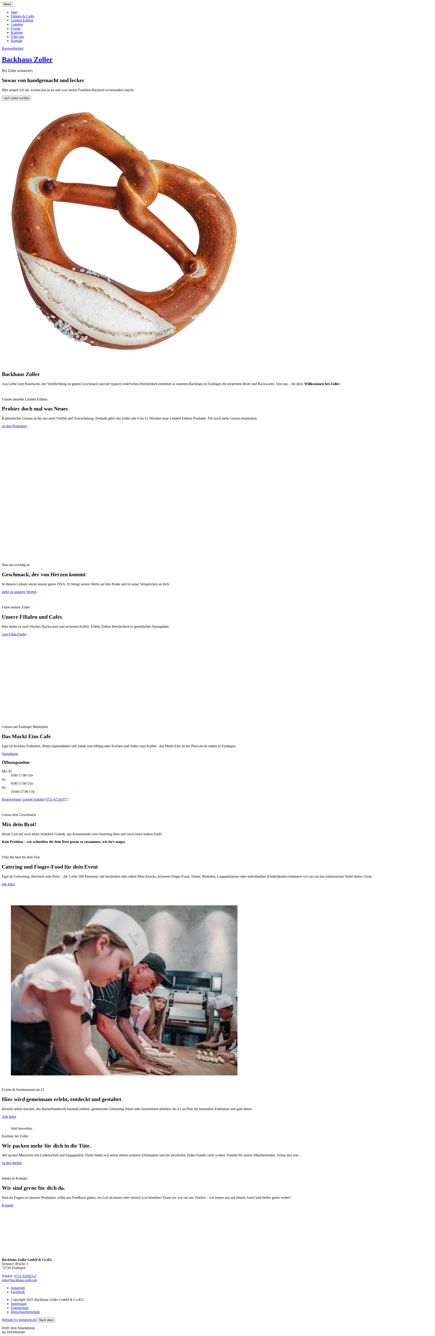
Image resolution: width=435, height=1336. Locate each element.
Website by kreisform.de (19, 1320)
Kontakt (16, 41)
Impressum (19, 1304)
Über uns (17, 37)
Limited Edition (22, 20)
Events (16, 28)
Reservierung (11, 799)
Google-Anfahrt (33, 799)
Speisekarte (10, 754)
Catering (17, 24)
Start (14, 12)
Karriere (17, 32)
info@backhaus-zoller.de (19, 1280)
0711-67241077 (57, 799)
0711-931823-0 (25, 1276)
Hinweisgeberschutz (25, 1312)
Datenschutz (20, 1308)
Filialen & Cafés (22, 16)
